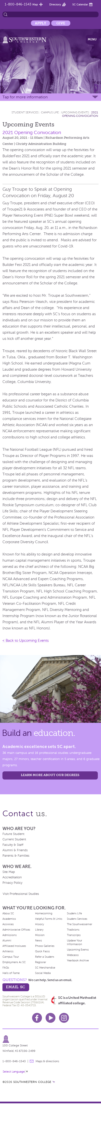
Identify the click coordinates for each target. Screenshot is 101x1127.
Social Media (43, 972)
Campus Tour (10, 956)
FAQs (5, 967)
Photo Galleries (44, 945)
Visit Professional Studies (21, 894)
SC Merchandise (45, 967)
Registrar (40, 962)
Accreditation (12, 877)
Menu (92, 39)
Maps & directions (47, 1061)
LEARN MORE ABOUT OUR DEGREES (50, 775)
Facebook (37, 1018)
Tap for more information (25, 97)
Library (39, 929)
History (39, 924)
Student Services (25, 112)
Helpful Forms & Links (48, 918)
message (32, 1061)
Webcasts (73, 955)
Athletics (7, 951)
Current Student (14, 839)
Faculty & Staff (12, 845)
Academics (9, 918)
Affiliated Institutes (14, 945)
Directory (55, 4)
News (38, 940)
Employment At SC (14, 962)
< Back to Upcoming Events (25, 640)
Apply (40, 23)
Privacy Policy (12, 882)
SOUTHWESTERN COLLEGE (32, 1082)
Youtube (50, 1018)
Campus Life (50, 112)
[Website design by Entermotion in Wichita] (53, 1082)
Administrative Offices (16, 929)
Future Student (13, 834)
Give (60, 23)
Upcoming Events (75, 112)
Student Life (74, 913)
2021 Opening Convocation (80, 114)
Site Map (8, 872)
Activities (8, 924)
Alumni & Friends (15, 850)
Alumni (6, 940)
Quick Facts (42, 951)
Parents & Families (15, 855)
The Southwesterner (79, 924)
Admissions (9, 935)
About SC (8, 913)
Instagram (64, 1018)
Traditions (73, 929)
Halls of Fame (11, 972)
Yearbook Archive (78, 960)
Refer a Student (44, 956)
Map (35, 4)
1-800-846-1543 (18, 4)
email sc (15, 987)
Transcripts (74, 935)
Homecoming (43, 913)
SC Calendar (80, 4)
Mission (40, 935)
